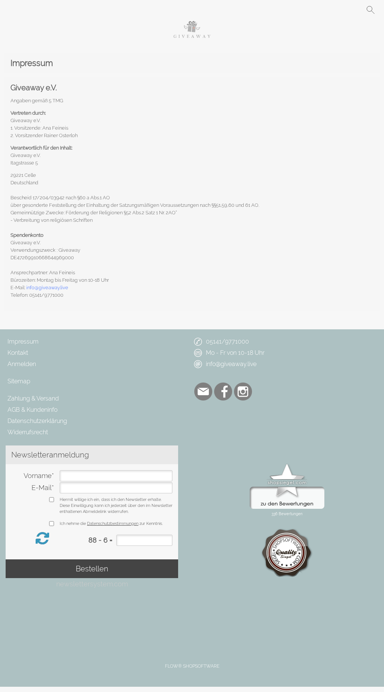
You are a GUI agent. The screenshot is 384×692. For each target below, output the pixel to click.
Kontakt (18, 352)
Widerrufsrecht (28, 432)
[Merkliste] (343, 10)
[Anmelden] (330, 10)
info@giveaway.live (47, 287)
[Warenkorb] (357, 10)
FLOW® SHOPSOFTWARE (192, 666)
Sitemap (19, 381)
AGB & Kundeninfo (32, 409)
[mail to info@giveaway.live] (203, 391)
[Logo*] (192, 24)
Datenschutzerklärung (37, 420)
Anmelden (22, 364)
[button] (14, 10)
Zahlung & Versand (33, 398)
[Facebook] (223, 391)
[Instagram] (243, 391)
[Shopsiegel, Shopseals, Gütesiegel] (287, 466)
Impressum (23, 341)
